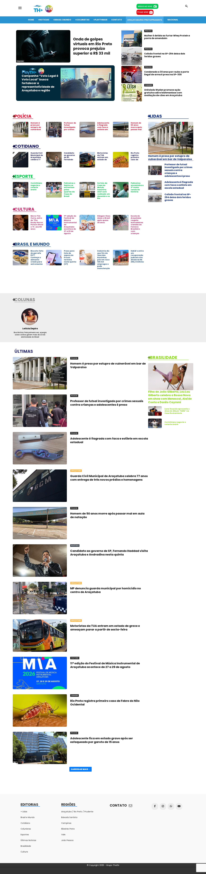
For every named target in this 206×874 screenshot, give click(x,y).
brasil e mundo (32, 244)
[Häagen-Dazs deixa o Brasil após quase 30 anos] (87, 222)
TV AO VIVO (142, 12)
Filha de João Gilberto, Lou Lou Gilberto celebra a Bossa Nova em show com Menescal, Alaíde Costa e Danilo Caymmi (170, 397)
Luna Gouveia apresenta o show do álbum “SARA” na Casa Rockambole (177, 411)
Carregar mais (79, 769)
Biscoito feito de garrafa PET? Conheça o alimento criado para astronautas (37, 257)
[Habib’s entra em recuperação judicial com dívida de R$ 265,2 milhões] (121, 257)
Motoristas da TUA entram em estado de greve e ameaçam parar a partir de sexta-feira (105, 627)
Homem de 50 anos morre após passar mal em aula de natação (136, 128)
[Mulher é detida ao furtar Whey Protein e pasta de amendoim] (131, 38)
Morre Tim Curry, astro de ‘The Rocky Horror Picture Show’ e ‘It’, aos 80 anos (37, 222)
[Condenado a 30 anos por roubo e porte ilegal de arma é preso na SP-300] (131, 74)
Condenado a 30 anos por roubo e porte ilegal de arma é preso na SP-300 (166, 73)
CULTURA (24, 209)
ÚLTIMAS (23, 351)
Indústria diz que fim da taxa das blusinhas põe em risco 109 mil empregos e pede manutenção (103, 260)
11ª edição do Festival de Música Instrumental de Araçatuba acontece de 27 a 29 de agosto (105, 665)
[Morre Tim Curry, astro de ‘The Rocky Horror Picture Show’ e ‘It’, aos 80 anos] (20, 222)
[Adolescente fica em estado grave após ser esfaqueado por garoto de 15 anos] (40, 748)
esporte (23, 176)
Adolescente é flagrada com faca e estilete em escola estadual (103, 128)
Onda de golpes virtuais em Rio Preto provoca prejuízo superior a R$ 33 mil (92, 46)
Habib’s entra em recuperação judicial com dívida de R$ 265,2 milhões (137, 256)
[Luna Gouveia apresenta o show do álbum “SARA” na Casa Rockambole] (155, 411)
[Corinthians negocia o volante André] (20, 190)
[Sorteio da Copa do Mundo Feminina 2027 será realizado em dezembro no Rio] (87, 190)
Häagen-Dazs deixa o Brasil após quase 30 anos (103, 219)
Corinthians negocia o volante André (36, 186)
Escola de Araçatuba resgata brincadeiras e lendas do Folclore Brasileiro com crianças (137, 225)
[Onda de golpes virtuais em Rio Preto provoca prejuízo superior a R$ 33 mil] (43, 46)
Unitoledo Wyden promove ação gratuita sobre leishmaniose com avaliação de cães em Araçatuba (163, 92)
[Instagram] (163, 806)
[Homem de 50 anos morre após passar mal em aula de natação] (121, 129)
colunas (24, 299)
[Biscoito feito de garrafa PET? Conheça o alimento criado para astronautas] (20, 257)
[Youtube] (179, 806)
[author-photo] (30, 316)
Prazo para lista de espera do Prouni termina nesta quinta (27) (70, 257)
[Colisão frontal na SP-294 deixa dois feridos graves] (131, 56)
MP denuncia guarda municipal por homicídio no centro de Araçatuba (105, 590)
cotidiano (26, 146)
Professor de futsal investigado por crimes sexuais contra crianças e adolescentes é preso (178, 170)
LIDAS (156, 116)
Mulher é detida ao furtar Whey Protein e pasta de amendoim (167, 37)
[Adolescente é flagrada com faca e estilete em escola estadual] (87, 129)
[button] (186, 6)
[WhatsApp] (171, 806)
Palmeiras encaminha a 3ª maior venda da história (137, 187)
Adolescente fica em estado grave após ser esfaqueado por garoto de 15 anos (101, 740)
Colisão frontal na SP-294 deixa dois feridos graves (164, 55)
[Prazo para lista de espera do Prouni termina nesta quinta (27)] (54, 257)
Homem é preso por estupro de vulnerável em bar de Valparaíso (36, 128)
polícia (22, 116)
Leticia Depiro (30, 328)
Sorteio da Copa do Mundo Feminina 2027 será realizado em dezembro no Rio (103, 190)
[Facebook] (154, 806)
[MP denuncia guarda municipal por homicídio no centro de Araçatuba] (40, 598)
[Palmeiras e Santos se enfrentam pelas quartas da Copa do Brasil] (54, 190)
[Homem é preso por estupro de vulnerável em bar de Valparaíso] (20, 129)
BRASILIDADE (163, 357)
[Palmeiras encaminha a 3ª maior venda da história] (121, 190)
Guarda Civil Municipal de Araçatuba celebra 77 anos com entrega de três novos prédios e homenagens (109, 478)
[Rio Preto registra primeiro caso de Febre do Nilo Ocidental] (121, 159)
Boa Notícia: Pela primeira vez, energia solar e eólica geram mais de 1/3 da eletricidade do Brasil (30, 334)
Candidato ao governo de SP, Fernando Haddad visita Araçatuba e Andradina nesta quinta (109, 552)
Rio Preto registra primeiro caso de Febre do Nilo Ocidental (137, 158)
